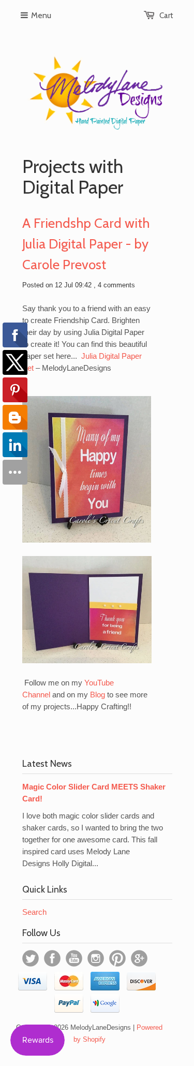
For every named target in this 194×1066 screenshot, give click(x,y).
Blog (97, 694)
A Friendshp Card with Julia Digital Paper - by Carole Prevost (86, 244)
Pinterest (117, 958)
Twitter (30, 958)
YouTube (74, 958)
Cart (166, 15)
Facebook (52, 958)
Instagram (95, 958)
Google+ (139, 958)
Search (34, 912)
